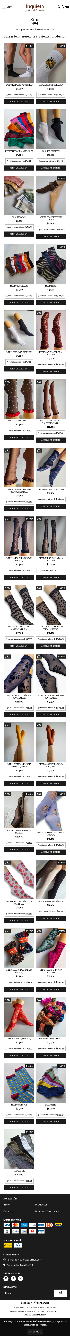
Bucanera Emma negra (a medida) (19, 831)
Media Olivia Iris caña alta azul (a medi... (19, 696)
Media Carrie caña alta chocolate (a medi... (51, 422)
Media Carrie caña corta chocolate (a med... (19, 490)
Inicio (6, 1204)
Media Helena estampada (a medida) (19, 971)
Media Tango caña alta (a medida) (51, 559)
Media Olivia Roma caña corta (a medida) (19, 628)
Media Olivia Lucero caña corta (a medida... (51, 628)
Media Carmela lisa (19, 286)
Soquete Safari (19, 217)
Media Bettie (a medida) (19, 420)
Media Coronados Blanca (51, 85)
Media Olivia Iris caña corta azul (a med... (51, 696)
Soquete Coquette (50, 151)
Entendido (35, 1332)
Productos (41, 1204)
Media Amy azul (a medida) (51, 489)
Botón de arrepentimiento (35, 1315)
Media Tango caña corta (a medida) (19, 559)
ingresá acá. (55, 1312)
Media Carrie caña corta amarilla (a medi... (19, 765)
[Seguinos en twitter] (20, 1278)
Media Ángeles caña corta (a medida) (50, 834)
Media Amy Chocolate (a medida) (50, 353)
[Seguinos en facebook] (13, 1278)
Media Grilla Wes (19, 1105)
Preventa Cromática (47, 1211)
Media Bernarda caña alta (50, 901)
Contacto (8, 1211)
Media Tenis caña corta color (19, 151)
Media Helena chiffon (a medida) (51, 971)
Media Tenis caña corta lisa (19, 352)
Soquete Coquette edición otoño (51, 218)
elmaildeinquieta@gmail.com (24, 1259)
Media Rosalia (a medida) (19, 1038)
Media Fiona (50, 286)
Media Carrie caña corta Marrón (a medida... (51, 765)
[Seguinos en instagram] (5, 1278)
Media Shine (50, 1105)
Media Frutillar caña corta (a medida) (19, 902)
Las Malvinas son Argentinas (19, 85)
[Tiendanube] (35, 1304)
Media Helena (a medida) (50, 1038)
